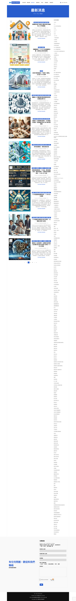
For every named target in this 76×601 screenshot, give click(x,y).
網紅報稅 (55, 387)
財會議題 (55, 464)
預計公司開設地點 (50, 563)
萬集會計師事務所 (43, 28)
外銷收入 (55, 183)
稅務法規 (35, 22)
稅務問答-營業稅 (44, 192)
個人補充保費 (56, 80)
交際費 (55, 57)
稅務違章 (55, 373)
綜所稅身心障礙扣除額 (58, 385)
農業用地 (55, 487)
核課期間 (55, 300)
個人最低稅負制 (57, 76)
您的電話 (41, 558)
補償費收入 (56, 435)
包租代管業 (56, 126)
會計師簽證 (56, 274)
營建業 (55, 325)
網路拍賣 (55, 390)
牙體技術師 (56, 334)
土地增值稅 (56, 160)
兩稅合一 (55, 88)
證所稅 (55, 460)
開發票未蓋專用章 (57, 516)
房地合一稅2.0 (56, 230)
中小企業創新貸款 (57, 47)
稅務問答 (55, 359)
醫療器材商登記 (57, 506)
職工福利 (55, 398)
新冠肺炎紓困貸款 (57, 265)
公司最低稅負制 (57, 91)
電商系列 (55, 524)
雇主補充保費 (56, 520)
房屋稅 (55, 232)
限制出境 (55, 518)
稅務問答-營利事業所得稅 (58, 361)
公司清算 (55, 95)
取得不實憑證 (56, 134)
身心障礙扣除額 (57, 477)
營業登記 (55, 327)
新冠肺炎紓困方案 (57, 263)
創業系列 (55, 117)
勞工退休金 (56, 124)
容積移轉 (55, 195)
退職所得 (55, 495)
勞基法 (55, 122)
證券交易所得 (56, 454)
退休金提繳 (56, 491)
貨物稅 (55, 468)
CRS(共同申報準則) (57, 26)
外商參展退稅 (56, 180)
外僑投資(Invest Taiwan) (58, 178)
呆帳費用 (55, 145)
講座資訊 (55, 450)
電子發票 (55, 528)
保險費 (55, 68)
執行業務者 (56, 168)
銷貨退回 (55, 510)
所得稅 (55, 234)
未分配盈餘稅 (56, 284)
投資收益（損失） (57, 245)
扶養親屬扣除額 (57, 238)
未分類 (55, 286)
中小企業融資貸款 (57, 49)
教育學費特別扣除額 (57, 261)
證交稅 (55, 452)
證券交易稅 (56, 458)
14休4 (55, 22)
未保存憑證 (56, 282)
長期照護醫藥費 (57, 512)
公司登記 (55, 97)
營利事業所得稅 (57, 321)
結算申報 (55, 379)
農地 (44, 118)
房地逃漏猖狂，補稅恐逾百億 (41, 146)
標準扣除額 (56, 301)
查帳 (54, 294)
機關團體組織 (56, 305)
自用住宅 (55, 406)
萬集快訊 (40, 47)
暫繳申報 (55, 271)
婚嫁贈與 (55, 187)
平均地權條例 (56, 218)
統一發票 (55, 381)
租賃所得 (55, 350)
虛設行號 (55, 427)
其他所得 (55, 105)
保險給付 (55, 66)
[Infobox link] (63, 2)
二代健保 (55, 53)
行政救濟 (55, 429)
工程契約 (55, 216)
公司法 (55, 93)
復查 (54, 226)
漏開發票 (48, 168)
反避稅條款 (56, 132)
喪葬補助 (55, 153)
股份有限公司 (56, 400)
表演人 (55, 433)
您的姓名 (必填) (42, 549)
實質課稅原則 (56, 201)
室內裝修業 (56, 193)
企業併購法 (56, 60)
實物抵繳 (55, 199)
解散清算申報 (56, 448)
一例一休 (55, 35)
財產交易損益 (56, 466)
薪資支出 (55, 423)
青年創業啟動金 (57, 530)
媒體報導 (55, 189)
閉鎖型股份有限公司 (57, 514)
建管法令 (55, 222)
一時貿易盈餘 (56, 37)
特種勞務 (55, 340)
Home (34, 13)
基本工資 (55, 170)
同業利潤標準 (56, 143)
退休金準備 (56, 493)
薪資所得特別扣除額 (57, 421)
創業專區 (55, 115)
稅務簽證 (55, 371)
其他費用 (55, 109)
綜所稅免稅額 (56, 383)
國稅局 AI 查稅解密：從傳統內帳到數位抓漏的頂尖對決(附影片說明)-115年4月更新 (41, 244)
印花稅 (55, 130)
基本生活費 (56, 172)
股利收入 (55, 402)
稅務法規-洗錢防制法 (58, 369)
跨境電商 (55, 475)
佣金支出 (55, 64)
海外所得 (55, 311)
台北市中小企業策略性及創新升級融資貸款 (60, 137)
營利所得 (55, 323)
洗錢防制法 (56, 309)
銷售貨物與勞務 (57, 508)
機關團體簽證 (56, 303)
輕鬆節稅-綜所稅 (57, 481)
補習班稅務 (56, 441)
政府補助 (55, 255)
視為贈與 (55, 447)
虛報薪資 (55, 425)
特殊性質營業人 (57, 338)
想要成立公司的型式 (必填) (50, 545)
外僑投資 (55, 176)
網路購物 (55, 394)
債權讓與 (55, 84)
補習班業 (55, 439)
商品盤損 (55, 151)
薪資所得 (55, 419)
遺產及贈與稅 (47, 22)
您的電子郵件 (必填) (43, 553)
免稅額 (55, 86)
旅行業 (55, 267)
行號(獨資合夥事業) (57, 431)
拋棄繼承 (36, 217)
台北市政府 (56, 139)
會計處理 (55, 276)
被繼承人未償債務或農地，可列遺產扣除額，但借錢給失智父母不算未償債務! (41, 122)
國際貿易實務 (56, 158)
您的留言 (41, 566)
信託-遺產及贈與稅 (57, 72)
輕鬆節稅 (55, 479)
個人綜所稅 (37, 144)
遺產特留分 (56, 501)
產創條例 (55, 346)
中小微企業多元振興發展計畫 (59, 51)
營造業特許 (56, 332)
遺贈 (54, 503)
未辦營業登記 (56, 292)
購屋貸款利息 (56, 474)
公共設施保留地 (57, 89)
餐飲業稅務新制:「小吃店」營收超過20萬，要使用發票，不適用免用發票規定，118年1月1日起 (41, 171)
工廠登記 (55, 214)
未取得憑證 (56, 288)
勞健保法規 (56, 120)
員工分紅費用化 (57, 147)
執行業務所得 (56, 166)
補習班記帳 (56, 443)
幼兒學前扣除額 (57, 220)
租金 (54, 352)
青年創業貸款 (56, 532)
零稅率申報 (56, 522)
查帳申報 (55, 296)
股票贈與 (48, 95)
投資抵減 (55, 243)
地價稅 (55, 164)
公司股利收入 (56, 99)
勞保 (54, 118)
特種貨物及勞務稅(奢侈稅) (58, 342)
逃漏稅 (55, 497)
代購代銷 (55, 59)
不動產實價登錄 (57, 43)
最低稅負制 (56, 272)
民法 (54, 307)
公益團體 (55, 101)
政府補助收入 (56, 257)
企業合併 (55, 62)
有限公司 (55, 278)
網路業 (55, 392)
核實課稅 (55, 298)
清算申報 (55, 313)
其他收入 (55, 107)
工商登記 (45, 168)
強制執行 (55, 224)
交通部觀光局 (56, 55)
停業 (54, 82)
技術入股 (55, 241)
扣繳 (54, 236)
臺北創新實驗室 (57, 414)
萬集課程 (43, 47)
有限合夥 (55, 280)
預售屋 (55, 534)
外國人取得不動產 (57, 182)
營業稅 (33, 192)
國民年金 (55, 154)
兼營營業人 (56, 111)
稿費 (54, 377)
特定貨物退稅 (56, 336)
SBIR (55, 33)
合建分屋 (55, 141)
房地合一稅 (46, 144)
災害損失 (55, 317)
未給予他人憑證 (57, 290)
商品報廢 (55, 149)
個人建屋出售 (56, 74)
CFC (54, 24)
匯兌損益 (55, 128)
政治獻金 (55, 259)
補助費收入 (56, 437)
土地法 (55, 162)
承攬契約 (55, 240)
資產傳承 (47, 217)
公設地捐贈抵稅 (57, 103)
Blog (38, 13)
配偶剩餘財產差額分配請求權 (59, 505)
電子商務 (55, 526)
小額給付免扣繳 (57, 209)
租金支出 (55, 354)
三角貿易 (55, 39)
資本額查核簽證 (57, 470)
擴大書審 (55, 253)
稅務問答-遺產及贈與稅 (40, 22)
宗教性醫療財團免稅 (57, 191)
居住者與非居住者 (57, 211)
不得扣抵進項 (37, 192)
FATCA (55, 30)
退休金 (55, 489)
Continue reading (41, 38)
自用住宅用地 (56, 408)
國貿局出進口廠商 (57, 156)
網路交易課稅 (56, 388)
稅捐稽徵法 (56, 375)
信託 (54, 70)
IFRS (55, 31)
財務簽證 (55, 462)
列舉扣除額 (56, 113)
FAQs (55, 28)
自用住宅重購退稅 (57, 410)
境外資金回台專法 (42, 144)
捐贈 (54, 249)
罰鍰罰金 (55, 396)
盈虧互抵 (55, 348)
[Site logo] (14, 2)
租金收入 (55, 356)
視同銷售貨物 (56, 445)
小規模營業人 (38, 168)
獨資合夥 (55, 344)
